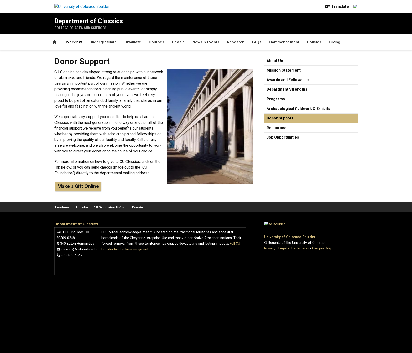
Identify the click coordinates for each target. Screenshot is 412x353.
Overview (73, 42)
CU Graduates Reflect (109, 207)
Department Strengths (287, 89)
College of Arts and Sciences (80, 28)
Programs (276, 99)
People (178, 42)
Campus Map (322, 248)
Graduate (132, 42)
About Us (275, 60)
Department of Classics (88, 21)
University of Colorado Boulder (289, 237)
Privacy (269, 248)
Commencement (284, 42)
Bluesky (81, 207)
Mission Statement (284, 70)
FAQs (257, 42)
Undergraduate (103, 42)
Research (235, 42)
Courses (156, 42)
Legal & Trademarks (293, 248)
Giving (334, 42)
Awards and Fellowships (288, 80)
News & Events (205, 42)
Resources (276, 127)
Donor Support (280, 118)
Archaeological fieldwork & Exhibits (298, 108)
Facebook (62, 207)
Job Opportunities (283, 137)
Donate (137, 207)
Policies (314, 42)
